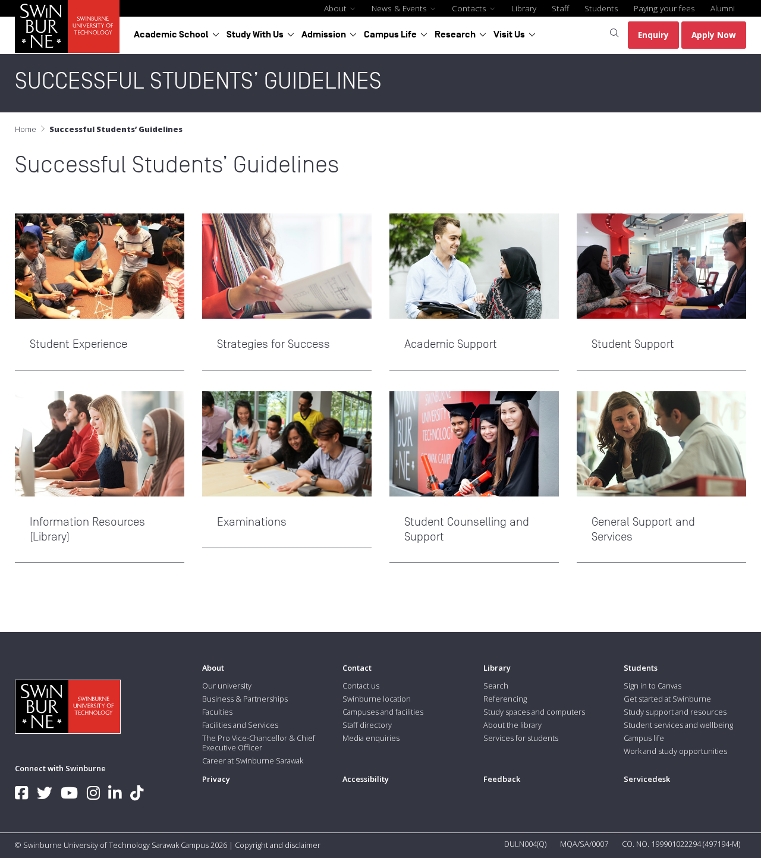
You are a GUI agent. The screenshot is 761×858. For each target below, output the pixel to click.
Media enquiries (371, 738)
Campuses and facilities (382, 711)
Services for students (520, 738)
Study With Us (255, 34)
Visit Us (509, 34)
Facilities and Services (240, 724)
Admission (323, 34)
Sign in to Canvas (652, 685)
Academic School (171, 34)
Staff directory (367, 724)
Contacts (470, 8)
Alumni (722, 8)
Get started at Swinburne (667, 698)
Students (601, 8)
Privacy (216, 779)
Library (523, 8)
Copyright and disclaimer (277, 845)
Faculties (217, 711)
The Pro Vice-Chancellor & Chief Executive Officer (258, 743)
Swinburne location (376, 698)
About (336, 8)
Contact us (360, 685)
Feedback (501, 779)
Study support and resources (675, 711)
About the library (512, 724)
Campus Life (390, 34)
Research (455, 34)
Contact (357, 667)
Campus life (644, 738)
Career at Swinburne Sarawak (252, 760)
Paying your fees (664, 8)
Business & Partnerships (245, 698)
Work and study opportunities (675, 751)
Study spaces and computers (534, 711)
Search (495, 685)
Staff (560, 8)
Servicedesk (647, 779)
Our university (226, 685)
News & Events (400, 8)
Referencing (505, 698)
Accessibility (365, 779)
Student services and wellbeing (678, 724)
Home (25, 129)
